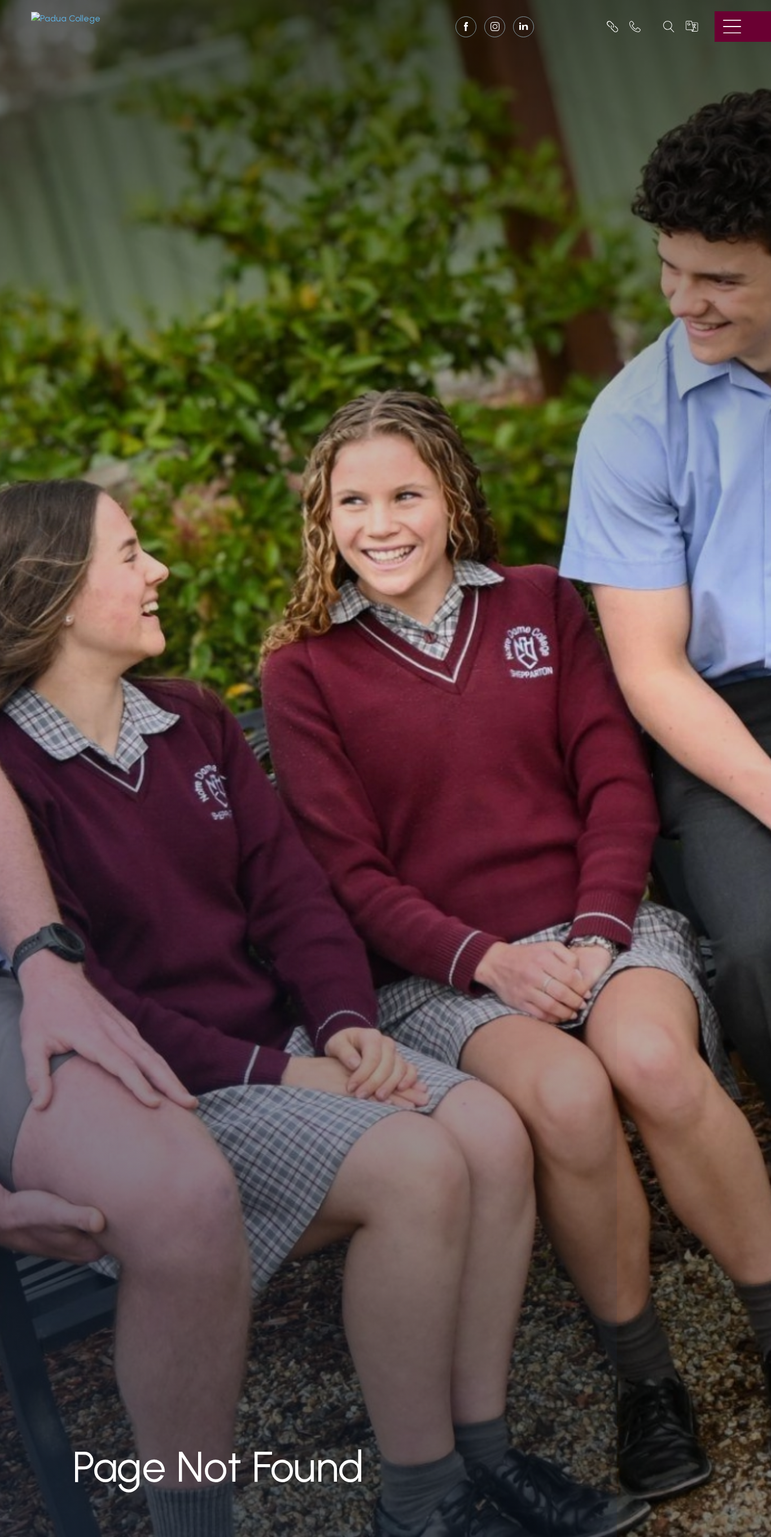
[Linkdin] (523, 27)
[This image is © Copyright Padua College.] (65, 17)
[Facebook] (466, 28)
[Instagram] (495, 28)
